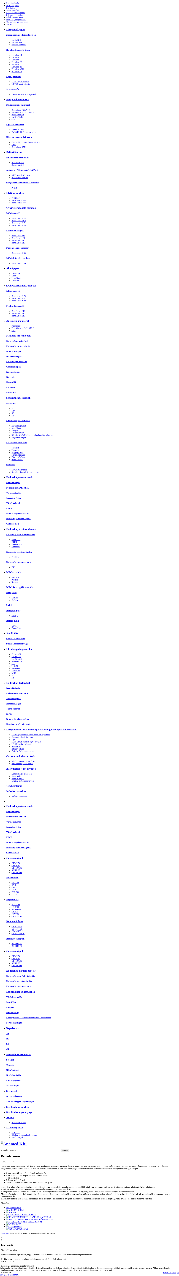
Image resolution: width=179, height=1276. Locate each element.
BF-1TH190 (17, 944)
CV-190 (15, 912)
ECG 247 (16, 198)
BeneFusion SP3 (18, 243)
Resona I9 (16, 668)
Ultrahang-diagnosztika (16, 20)
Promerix (15, 577)
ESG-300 (15, 892)
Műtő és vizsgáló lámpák (19, 587)
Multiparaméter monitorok (18, 105)
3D (13, 408)
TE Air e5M (17, 659)
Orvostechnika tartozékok (22, 737)
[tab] (89, 1203)
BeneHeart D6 (18, 162)
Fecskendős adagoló (15, 230)
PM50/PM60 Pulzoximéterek (24, 132)
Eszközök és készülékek (16, 443)
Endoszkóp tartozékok (18, 683)
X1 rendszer (17, 909)
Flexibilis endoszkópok (15, 13)
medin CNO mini (19, 45)
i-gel (13, 739)
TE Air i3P (16, 656)
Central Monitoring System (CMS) (26, 142)
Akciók (9, 24)
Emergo (15, 616)
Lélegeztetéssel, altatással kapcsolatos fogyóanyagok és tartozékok (41, 729)
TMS (14, 145)
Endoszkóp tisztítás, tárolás (18, 346)
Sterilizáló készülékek (15, 639)
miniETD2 (16, 540)
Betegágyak (12, 620)
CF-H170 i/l (17, 926)
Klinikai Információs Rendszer (24, 1135)
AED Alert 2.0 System (21, 175)
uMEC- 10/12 (17, 117)
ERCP (9, 508)
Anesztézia (16, 746)
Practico (15, 580)
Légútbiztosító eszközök (22, 744)
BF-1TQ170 (17, 946)
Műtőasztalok (13, 572)
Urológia (15, 450)
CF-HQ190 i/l (17, 931)
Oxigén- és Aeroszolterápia (23, 751)
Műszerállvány (18, 433)
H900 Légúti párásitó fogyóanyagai (26, 742)
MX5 (14, 675)
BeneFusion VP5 (19, 218)
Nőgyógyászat (17, 452)
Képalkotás (11, 392)
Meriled (15, 598)
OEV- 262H (17, 916)
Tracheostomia (14, 785)
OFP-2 (14, 887)
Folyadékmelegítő (19, 437)
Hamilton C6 (17, 71)
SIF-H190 (16, 870)
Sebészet (15, 448)
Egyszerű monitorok (15, 124)
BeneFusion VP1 (19, 223)
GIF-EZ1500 (17, 872)
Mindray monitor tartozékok (23, 761)
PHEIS (14, 188)
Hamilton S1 (17, 55)
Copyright (5, 1233)
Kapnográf (16, 326)
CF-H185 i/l (17, 929)
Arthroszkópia (17, 459)
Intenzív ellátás (12, 3)
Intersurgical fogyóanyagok (21, 768)
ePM (13, 119)
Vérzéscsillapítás (13, 493)
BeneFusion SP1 (18, 240)
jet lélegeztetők (12, 89)
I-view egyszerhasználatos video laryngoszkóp (31, 735)
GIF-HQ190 (17, 868)
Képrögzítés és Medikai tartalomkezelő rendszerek (32, 435)
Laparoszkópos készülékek (18, 420)
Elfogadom (4, 1275)
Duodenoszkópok (14, 356)
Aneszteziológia (13, 10)
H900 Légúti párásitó (20, 82)
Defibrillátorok (14, 152)
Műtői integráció (18, 1137)
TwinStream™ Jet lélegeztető (24, 94)
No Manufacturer (13, 1208)
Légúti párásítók (13, 76)
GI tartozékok (12, 524)
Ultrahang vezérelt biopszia (18, 518)
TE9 (13, 664)
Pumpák (15, 430)
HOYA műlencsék (19, 470)
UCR (14, 890)
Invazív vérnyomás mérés (22, 763)
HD (13, 411)
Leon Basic (16, 278)
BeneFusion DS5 (19, 253)
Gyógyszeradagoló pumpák (21, 207)
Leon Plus (16, 273)
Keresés (65, 1150)
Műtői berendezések (14, 17)
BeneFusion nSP (18, 238)
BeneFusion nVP (19, 221)
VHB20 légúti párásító (21, 84)
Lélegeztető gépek (15, 29)
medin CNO (17, 42)
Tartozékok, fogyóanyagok (17, 22)
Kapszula (10, 377)
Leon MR (16, 280)
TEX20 (15, 666)
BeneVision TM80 (19, 147)
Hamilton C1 (17, 60)
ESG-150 (15, 883)
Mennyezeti (11, 592)
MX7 (14, 673)
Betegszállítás (13, 610)
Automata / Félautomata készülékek (22, 170)
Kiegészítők (11, 382)
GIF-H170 (16, 863)
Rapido (15, 582)
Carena (14, 626)
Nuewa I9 (16, 671)
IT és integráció (12, 5)
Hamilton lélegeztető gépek (18, 50)
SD (13, 413)
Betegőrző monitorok (17, 99)
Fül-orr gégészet (18, 457)
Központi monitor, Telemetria (19, 137)
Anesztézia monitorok (17, 320)
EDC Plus (16, 557)
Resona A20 (17, 661)
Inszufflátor (16, 428)
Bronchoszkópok (13, 351)
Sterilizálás (10, 8)
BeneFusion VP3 (19, 225)
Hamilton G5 (17, 57)
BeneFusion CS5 (19, 263)
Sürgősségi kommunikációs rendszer (22, 183)
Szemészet (10, 465)
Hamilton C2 (17, 64)
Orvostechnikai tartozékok (20, 756)
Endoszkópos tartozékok (17, 341)
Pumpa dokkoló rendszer (17, 248)
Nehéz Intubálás (18, 455)
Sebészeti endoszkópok (16, 15)
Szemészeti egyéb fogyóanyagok (25, 472)
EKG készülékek (15, 193)
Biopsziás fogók (13, 482)
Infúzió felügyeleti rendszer (18, 258)
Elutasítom (14, 1275)
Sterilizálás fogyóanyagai (17, 644)
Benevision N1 (18, 115)
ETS (13, 567)
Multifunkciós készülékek (17, 157)
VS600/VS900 (18, 130)
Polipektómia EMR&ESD (17, 488)
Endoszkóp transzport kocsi (18, 562)
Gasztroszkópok (13, 367)
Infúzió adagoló (13, 213)
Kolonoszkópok (13, 372)
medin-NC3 (16, 40)
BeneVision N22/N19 (21, 110)
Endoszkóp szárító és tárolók (19, 552)
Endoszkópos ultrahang (16, 361)
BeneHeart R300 (19, 200)
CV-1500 (15, 907)
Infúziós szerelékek (16, 791)
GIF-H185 (16, 865)
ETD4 (14, 542)
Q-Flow (15, 600)
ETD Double (17, 544)
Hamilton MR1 (18, 69)
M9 (13, 678)
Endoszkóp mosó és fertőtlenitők (20, 534)
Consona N (16, 654)
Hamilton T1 (17, 67)
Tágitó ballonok (13, 503)
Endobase (10, 387)
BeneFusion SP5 (18, 236)
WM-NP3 (16, 905)
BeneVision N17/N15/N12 (23, 112)
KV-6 (14, 885)
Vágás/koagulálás (19, 426)
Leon (14, 276)
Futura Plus (16, 628)
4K (13, 415)
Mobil (9, 605)
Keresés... (5, 1150)
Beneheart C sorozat (20, 177)
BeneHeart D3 (18, 165)
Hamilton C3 (17, 62)
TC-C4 (14, 894)
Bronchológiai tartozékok (17, 513)
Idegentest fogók (13, 498)
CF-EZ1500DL (18, 933)
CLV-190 (15, 914)
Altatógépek (12, 268)
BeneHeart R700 (19, 203)
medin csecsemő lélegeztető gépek (21, 35)
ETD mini (16, 547)
